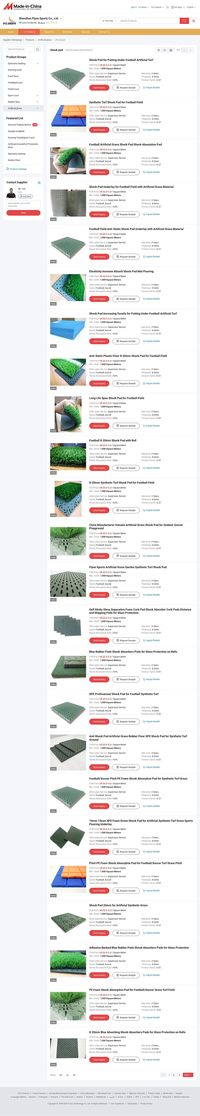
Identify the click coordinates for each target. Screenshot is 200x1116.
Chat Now (26, 196)
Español (32, 1097)
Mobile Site (167, 1093)
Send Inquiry (99, 87)
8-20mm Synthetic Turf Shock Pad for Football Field (121, 482)
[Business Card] (39, 182)
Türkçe (156, 1097)
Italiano (79, 1097)
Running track (15, 69)
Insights (179, 1093)
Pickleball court (15, 82)
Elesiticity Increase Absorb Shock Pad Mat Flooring (121, 271)
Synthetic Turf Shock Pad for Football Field (116, 102)
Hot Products (23, 1093)
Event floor (13, 76)
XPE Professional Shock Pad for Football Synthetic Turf (123, 694)
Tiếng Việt (166, 1097)
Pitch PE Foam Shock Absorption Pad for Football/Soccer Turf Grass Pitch (135, 863)
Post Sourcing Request (194, 21)
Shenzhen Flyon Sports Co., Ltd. (39, 18)
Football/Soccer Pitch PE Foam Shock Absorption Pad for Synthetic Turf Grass (138, 778)
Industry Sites (120, 1093)
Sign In (134, 7)
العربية (111, 1097)
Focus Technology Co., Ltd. (79, 1103)
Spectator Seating (16, 63)
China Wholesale (87, 1093)
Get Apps (178, 7)
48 (74, 1074)
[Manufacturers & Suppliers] (23, 6)
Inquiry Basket (153, 87)
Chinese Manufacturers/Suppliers (63, 1093)
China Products (38, 1093)
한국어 (120, 1097)
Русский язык (67, 1097)
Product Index (154, 1093)
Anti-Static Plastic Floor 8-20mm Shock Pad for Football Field (128, 356)
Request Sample (127, 87)
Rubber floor (14, 101)
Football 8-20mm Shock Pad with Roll (112, 440)
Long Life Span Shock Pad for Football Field (116, 398)
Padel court (13, 89)
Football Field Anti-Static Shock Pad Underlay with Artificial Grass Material (136, 229)
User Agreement (117, 1103)
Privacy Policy (146, 1103)
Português (43, 1097)
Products (30, 31)
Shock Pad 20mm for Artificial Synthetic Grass (118, 905)
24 (60, 1075)
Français (54, 1097)
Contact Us (104, 31)
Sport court (13, 95)
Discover (85, 31)
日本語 (129, 1097)
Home (11, 31)
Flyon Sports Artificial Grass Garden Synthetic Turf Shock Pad (128, 567)
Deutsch (89, 1097)
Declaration (132, 1103)
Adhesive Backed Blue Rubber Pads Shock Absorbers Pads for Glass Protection (139, 947)
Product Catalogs (18, 169)
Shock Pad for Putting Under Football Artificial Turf (121, 60)
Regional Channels (137, 1093)
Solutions (67, 31)
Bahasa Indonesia (181, 1097)
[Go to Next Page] (190, 50)
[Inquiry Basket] (167, 7)
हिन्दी (137, 1097)
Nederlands (101, 1097)
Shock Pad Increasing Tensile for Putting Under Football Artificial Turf (133, 313)
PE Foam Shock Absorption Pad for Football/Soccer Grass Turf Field (132, 989)
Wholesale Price (104, 1093)
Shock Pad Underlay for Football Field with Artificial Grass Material (131, 186)
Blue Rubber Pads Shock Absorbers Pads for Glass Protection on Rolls (133, 651)
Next (187, 1074)
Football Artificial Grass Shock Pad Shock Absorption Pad (125, 144)
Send (23, 212)
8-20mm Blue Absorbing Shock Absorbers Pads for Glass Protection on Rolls (137, 1032)
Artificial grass (15, 108)
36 (67, 1074)
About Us (49, 31)
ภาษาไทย (146, 1097)
